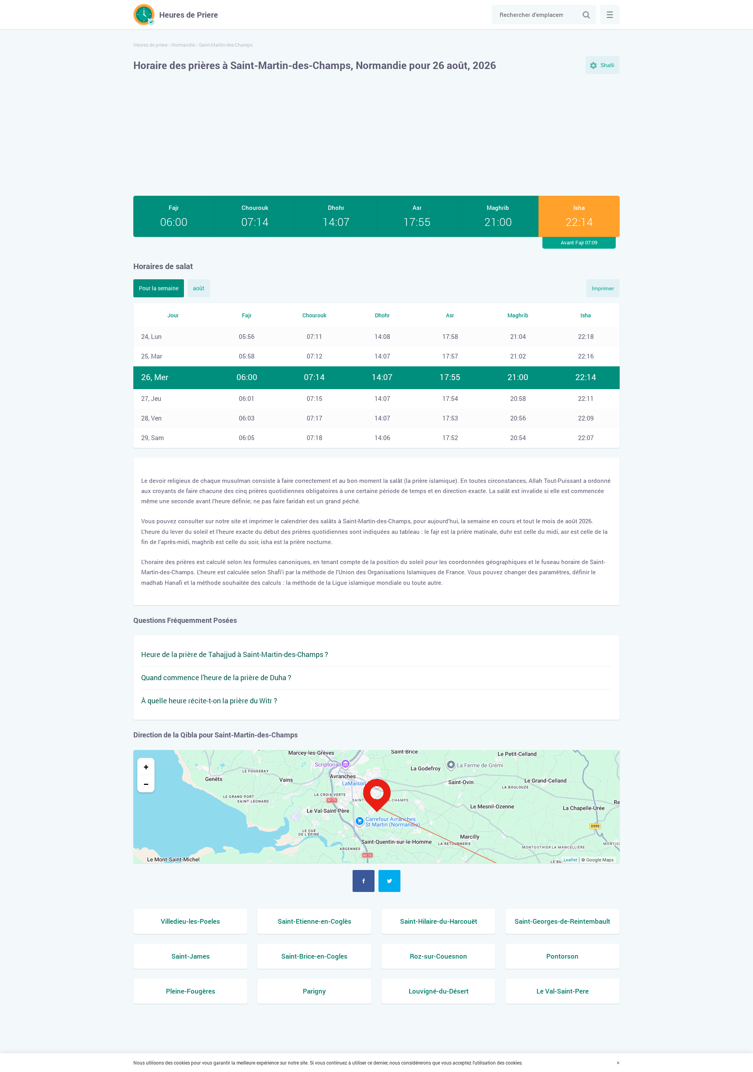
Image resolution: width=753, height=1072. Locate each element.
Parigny (314, 991)
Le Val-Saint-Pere (563, 991)
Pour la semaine (158, 288)
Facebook (364, 881)
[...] (610, 14)
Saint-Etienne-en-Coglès (314, 921)
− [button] (146, 784)
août (198, 288)
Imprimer (603, 288)
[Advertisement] (376, 135)
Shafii (607, 65)
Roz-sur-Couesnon (438, 956)
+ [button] (146, 766)
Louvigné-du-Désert (439, 991)
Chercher (586, 14)
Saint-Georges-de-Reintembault (562, 921)
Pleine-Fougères (190, 991)
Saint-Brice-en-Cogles (314, 956)
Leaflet (570, 860)
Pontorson (562, 956)
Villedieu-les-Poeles (190, 921)
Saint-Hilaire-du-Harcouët (438, 921)
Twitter (389, 881)
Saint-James (190, 956)
